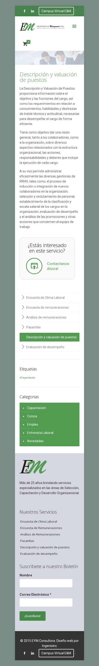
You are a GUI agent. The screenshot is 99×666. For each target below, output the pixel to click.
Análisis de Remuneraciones (40, 534)
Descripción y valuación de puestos (51, 337)
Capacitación (36, 408)
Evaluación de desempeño (45, 347)
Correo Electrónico (35, 594)
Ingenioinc (49, 646)
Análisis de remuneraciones (46, 317)
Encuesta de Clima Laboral (45, 297)
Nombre (26, 575)
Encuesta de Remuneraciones (41, 528)
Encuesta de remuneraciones (47, 307)
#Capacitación (27, 377)
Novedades (35, 441)
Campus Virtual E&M (56, 11)
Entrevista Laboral (40, 433)
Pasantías (33, 327)
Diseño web (64, 641)
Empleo (32, 424)
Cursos (32, 416)
